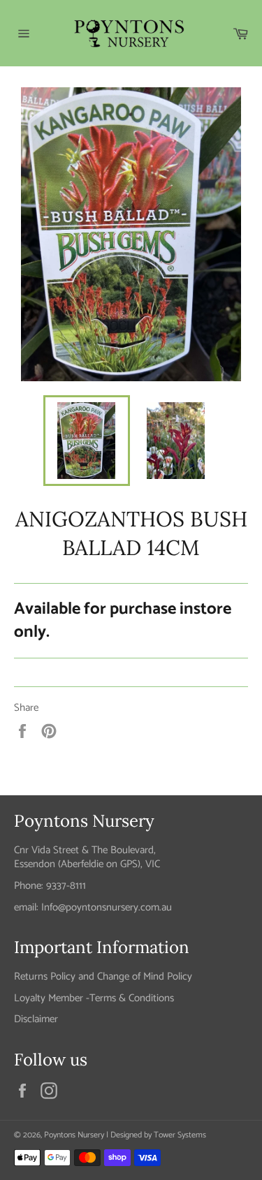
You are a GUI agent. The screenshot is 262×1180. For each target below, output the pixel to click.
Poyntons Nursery (74, 1135)
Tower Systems (180, 1135)
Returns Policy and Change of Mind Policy (103, 976)
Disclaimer (36, 1019)
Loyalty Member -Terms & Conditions (94, 998)
